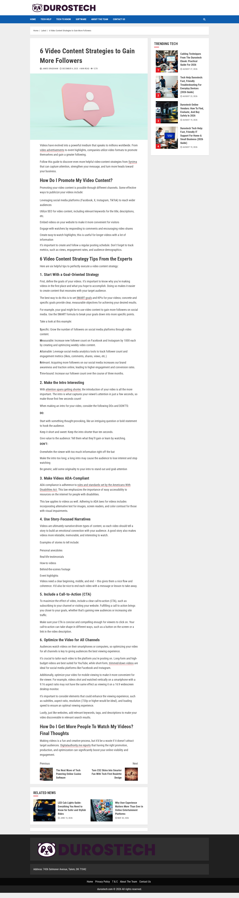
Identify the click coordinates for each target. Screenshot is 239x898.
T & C (115, 881)
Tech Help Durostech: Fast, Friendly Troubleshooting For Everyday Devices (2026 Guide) (167, 87)
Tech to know (63, 19)
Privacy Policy (102, 881)
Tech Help (46, 19)
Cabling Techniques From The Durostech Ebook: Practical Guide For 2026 (167, 61)
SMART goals (84, 297)
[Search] (204, 19)
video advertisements (52, 150)
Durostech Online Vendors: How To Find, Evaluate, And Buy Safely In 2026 (167, 112)
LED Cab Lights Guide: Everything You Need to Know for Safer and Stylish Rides (44, 810)
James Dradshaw (50, 68)
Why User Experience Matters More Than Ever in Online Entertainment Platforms (102, 810)
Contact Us (119, 19)
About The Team (99, 19)
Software (81, 19)
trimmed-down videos (121, 663)
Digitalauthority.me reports (75, 745)
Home (33, 19)
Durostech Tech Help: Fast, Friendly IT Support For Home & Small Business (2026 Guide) (167, 138)
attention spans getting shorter (63, 389)
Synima (132, 161)
